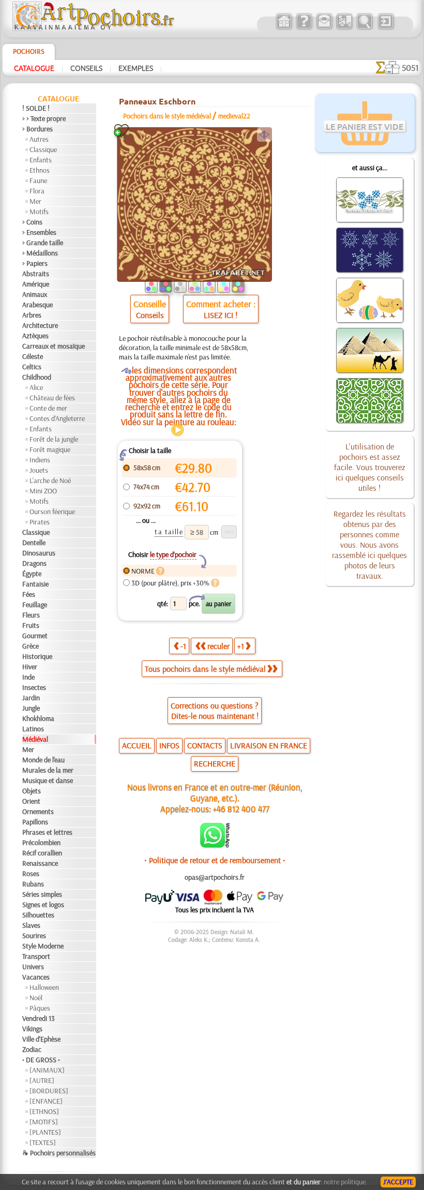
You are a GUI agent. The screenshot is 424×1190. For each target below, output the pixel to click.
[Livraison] (344, 28)
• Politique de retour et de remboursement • (214, 860)
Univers (33, 966)
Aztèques (35, 335)
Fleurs (31, 615)
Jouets (38, 470)
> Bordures (37, 128)
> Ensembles (39, 232)
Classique (43, 149)
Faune (38, 180)
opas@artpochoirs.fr (215, 877)
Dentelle (34, 542)
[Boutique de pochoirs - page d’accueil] (92, 28)
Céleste (32, 356)
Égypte (31, 573)
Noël (35, 997)
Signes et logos (43, 904)
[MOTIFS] (43, 1121)
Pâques (39, 1008)
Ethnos (39, 170)
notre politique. (345, 1181)
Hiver (29, 666)
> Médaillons (40, 253)
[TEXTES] (42, 1142)
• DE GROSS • (41, 1059)
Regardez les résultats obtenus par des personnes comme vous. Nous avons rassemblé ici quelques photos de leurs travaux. (369, 544)
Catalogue (34, 68)
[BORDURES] (48, 1090)
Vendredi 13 (38, 1018)
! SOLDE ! (36, 108)
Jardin (31, 697)
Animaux (34, 294)
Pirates (39, 521)
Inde (28, 677)
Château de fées (52, 397)
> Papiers (35, 263)
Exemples (135, 68)
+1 (240, 646)
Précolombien (41, 842)
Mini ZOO (43, 490)
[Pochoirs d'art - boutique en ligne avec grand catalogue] (284, 28)
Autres (39, 139)
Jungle (31, 708)
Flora (36, 190)
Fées (28, 594)
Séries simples (42, 894)
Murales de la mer (47, 770)
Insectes (34, 687)
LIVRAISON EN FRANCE (268, 745)
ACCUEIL (137, 745)
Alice (36, 387)
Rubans (33, 883)
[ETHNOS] (44, 1111)
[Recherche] (364, 28)
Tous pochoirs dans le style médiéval (205, 669)
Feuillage (34, 604)
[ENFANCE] (46, 1101)
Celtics (31, 366)
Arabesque (37, 304)
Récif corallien (42, 852)
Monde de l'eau (43, 759)
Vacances (36, 977)
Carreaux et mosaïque (53, 346)
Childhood (36, 377)
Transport (36, 956)
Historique (37, 656)
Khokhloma (38, 718)
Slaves (31, 925)
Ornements (38, 811)
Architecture (40, 325)
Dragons (34, 563)
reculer (218, 646)
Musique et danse (47, 780)
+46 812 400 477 (241, 808)
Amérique (35, 284)
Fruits (30, 625)
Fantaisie (35, 584)
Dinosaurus (38, 553)
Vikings (32, 1028)
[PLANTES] (45, 1132)
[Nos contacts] (324, 28)
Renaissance (40, 863)
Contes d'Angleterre (57, 418)
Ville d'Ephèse (41, 1039)
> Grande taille (42, 242)
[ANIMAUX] (47, 1070)
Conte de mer (48, 408)
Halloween (44, 987)
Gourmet (35, 635)
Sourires (34, 935)
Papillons (35, 821)
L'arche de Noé (50, 480)
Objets (31, 790)
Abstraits (35, 273)
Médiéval (35, 739)
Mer (35, 201)
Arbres (31, 315)
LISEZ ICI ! (220, 315)
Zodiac (31, 1049)
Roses (30, 873)
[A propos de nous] (304, 28)
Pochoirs (28, 51)
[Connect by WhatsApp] (215, 845)
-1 (183, 646)
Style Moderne (43, 946)
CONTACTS (204, 745)
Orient (31, 801)
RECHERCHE (214, 763)
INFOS (169, 745)
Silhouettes (38, 915)
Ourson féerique (52, 511)
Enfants (40, 159)
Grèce (30, 646)
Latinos (33, 728)
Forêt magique (49, 449)
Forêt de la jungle (53, 439)
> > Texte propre (44, 118)
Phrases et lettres (47, 832)
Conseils (86, 68)
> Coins (32, 222)
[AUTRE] (41, 1080)
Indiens (39, 459)
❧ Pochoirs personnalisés (59, 1152)
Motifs (39, 211)
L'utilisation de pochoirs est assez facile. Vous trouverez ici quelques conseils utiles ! (369, 467)
